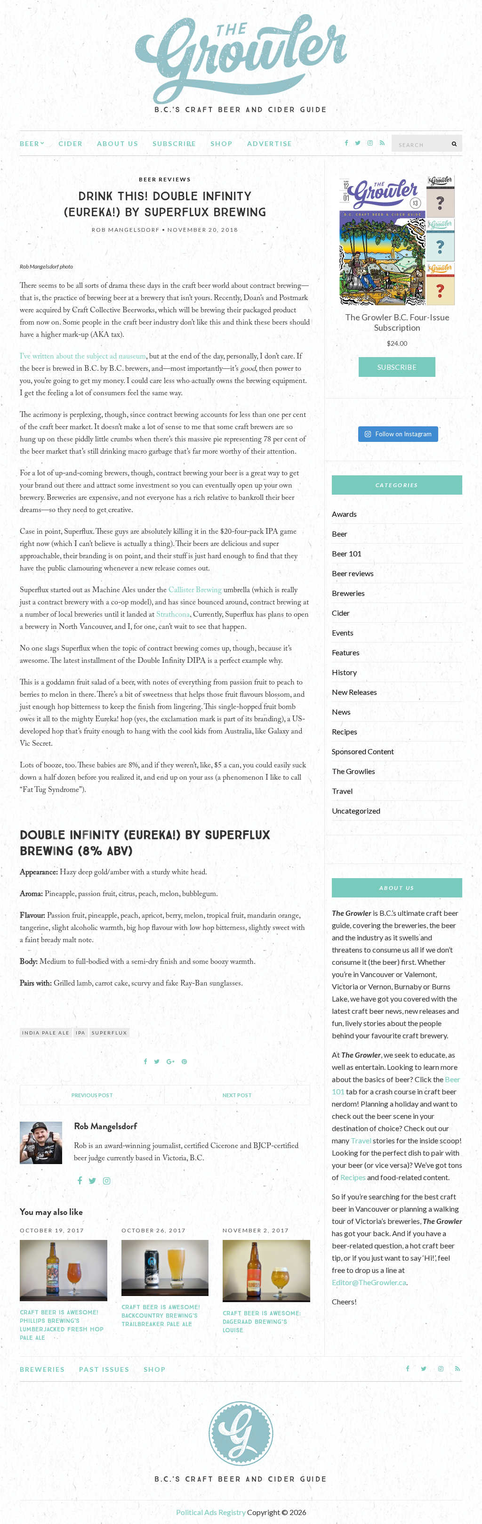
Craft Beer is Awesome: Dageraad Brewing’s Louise (262, 1322)
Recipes (344, 731)
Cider (70, 143)
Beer (30, 143)
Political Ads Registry (211, 1512)
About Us (117, 143)
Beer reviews (165, 179)
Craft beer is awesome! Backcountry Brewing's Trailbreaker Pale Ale (160, 1315)
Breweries (348, 592)
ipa (81, 1032)
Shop (221, 143)
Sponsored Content (363, 751)
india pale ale (46, 1032)
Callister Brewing (195, 590)
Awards (344, 513)
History (344, 672)
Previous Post (92, 1095)
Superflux (109, 1032)
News (341, 711)
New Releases (354, 691)
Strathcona (173, 615)
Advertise (269, 143)
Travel (342, 790)
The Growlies (353, 770)
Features (346, 652)
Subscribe (174, 143)
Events (342, 632)
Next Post (237, 1095)
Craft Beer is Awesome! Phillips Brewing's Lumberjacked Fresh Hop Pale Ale (62, 1325)
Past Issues (104, 1369)
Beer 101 (347, 553)
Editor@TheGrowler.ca (369, 1282)
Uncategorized (356, 810)
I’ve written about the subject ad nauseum (83, 356)
